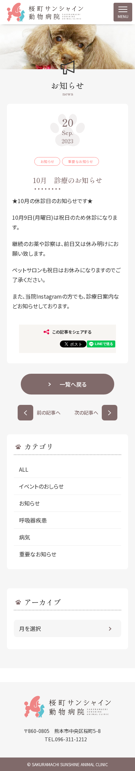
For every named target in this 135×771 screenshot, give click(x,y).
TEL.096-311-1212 (66, 739)
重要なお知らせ (37, 554)
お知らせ (29, 503)
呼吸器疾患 (33, 520)
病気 (24, 537)
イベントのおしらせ (44, 486)
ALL (23, 469)
